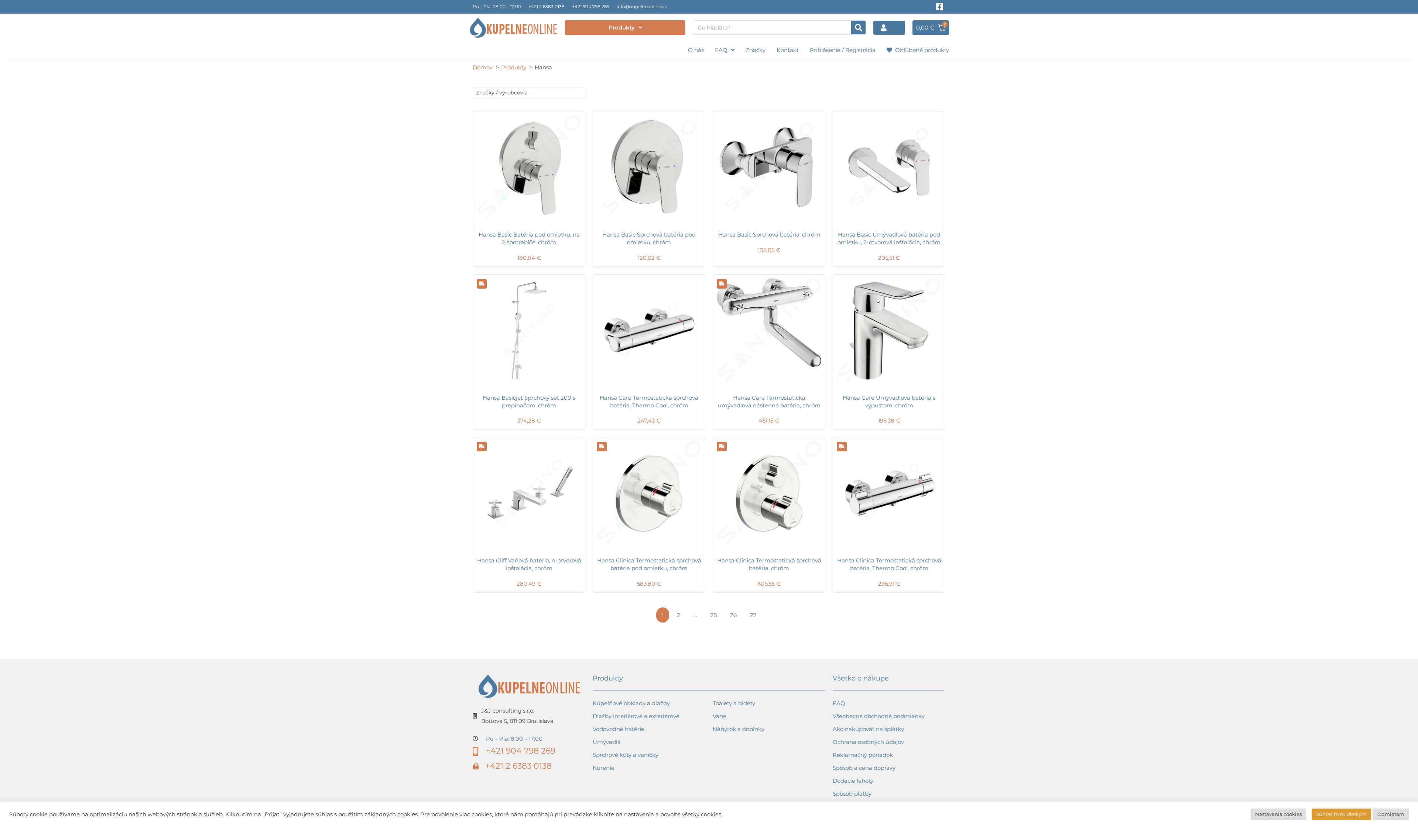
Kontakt (788, 50)
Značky (755, 50)
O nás (696, 50)
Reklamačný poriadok (863, 754)
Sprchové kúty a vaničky (625, 754)
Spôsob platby (852, 793)
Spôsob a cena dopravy (864, 767)
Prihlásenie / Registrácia (843, 50)
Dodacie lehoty (853, 780)
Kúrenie (603, 767)
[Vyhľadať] (858, 27)
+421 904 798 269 (590, 6)
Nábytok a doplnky (738, 729)
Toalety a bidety (734, 703)
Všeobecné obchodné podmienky (879, 716)
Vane (719, 716)
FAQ (721, 50)
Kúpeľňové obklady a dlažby (631, 703)
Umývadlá (607, 741)
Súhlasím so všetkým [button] (1341, 814)
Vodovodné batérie (618, 729)
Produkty (622, 27)
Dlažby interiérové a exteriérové (636, 716)
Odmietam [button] (1390, 814)
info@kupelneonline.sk (642, 6)
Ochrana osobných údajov (868, 741)
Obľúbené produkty (920, 50)
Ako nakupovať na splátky (868, 729)
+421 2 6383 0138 (546, 6)
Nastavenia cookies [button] (1278, 814)
